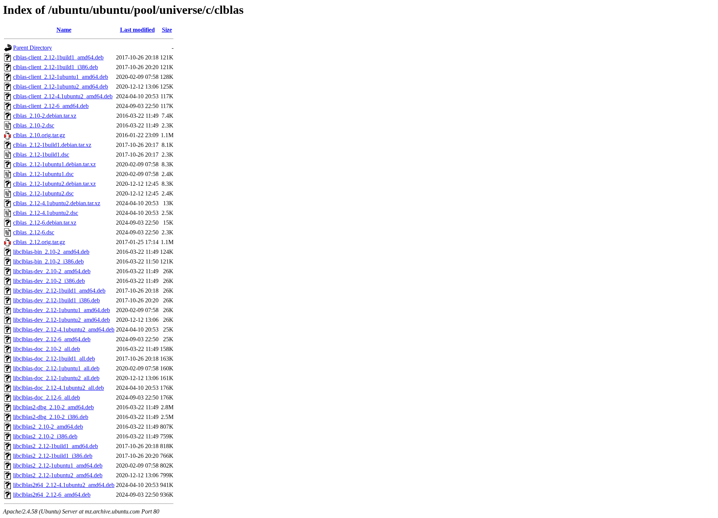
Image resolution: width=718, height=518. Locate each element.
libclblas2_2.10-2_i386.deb (45, 436)
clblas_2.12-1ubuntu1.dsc (43, 174)
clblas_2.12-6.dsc (33, 232)
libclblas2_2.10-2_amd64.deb (48, 426)
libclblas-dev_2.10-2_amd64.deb (51, 271)
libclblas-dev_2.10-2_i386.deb (49, 281)
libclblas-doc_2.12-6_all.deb (46, 397)
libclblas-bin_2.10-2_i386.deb (48, 261)
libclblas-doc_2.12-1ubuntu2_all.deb (56, 378)
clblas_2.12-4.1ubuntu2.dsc (45, 213)
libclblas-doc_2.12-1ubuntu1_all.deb (56, 368)
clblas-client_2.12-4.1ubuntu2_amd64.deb (63, 96)
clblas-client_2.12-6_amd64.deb (51, 106)
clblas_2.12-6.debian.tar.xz (44, 222)
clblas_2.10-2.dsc (33, 125)
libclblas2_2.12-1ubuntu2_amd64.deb (57, 475)
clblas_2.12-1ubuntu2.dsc (43, 193)
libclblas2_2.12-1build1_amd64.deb (55, 446)
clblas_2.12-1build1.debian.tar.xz (52, 145)
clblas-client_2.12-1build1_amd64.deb (58, 57)
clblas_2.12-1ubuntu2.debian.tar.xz (54, 184)
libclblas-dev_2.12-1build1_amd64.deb (59, 290)
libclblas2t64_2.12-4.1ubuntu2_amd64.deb (63, 485)
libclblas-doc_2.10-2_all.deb (46, 349)
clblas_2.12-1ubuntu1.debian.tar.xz (54, 164)
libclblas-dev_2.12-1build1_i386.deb (56, 300)
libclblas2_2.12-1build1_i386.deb (52, 456)
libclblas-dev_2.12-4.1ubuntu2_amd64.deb (63, 329)
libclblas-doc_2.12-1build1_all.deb (54, 358)
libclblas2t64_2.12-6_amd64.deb (51, 494)
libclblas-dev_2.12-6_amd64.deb (51, 339)
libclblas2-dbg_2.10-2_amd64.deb (53, 407)
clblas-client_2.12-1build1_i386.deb (55, 67)
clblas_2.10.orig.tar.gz (39, 135)
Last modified (137, 30)
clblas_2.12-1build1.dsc (41, 154)
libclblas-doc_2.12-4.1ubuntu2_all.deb (58, 388)
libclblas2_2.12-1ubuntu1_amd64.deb (57, 465)
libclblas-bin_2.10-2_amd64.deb (51, 252)
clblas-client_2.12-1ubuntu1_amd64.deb (60, 77)
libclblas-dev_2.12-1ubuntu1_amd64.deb (61, 310)
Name (63, 30)
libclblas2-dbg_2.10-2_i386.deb (50, 417)
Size (167, 30)
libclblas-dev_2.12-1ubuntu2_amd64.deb (61, 320)
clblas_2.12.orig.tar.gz (39, 242)
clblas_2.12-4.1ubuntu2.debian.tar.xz (56, 203)
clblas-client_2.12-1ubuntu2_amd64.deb (60, 86)
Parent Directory (32, 47)
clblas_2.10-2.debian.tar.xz (44, 115)
